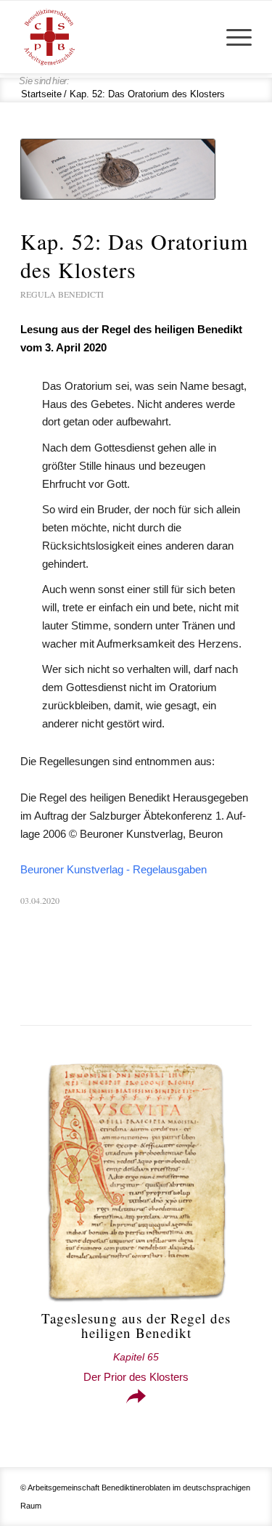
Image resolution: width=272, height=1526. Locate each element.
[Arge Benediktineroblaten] (112, 37)
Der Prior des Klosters (136, 1367)
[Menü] (232, 37)
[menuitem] (232, 37)
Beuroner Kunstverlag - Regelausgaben (113, 869)
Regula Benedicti (62, 294)
